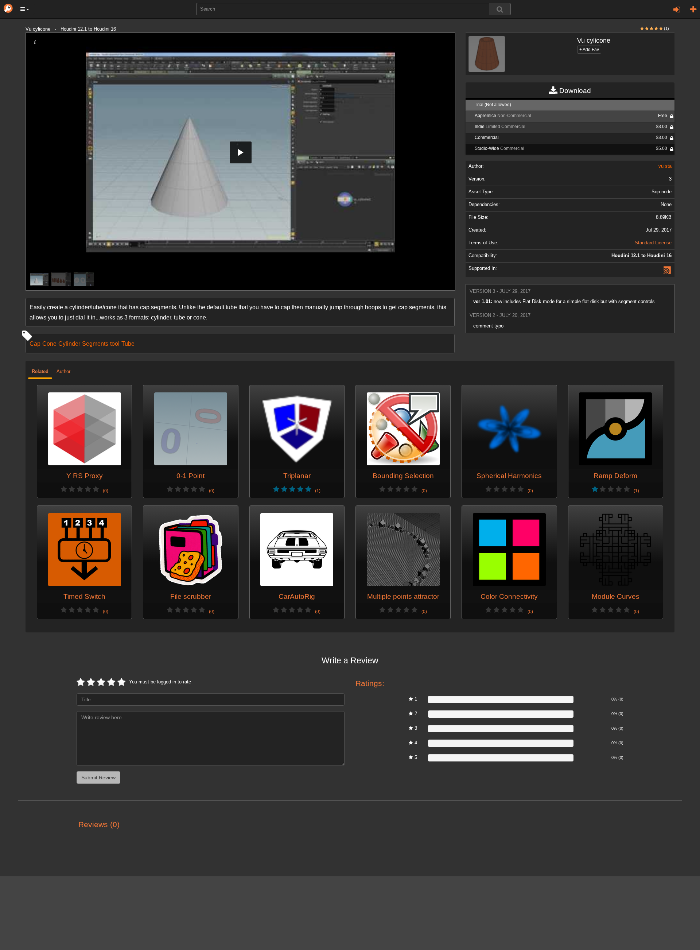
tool (115, 343)
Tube (128, 343)
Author (63, 371)
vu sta (665, 166)
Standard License (653, 242)
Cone (49, 343)
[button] (25, 9)
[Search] (500, 9)
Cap (35, 343)
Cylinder (69, 343)
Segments (95, 343)
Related (40, 371)
